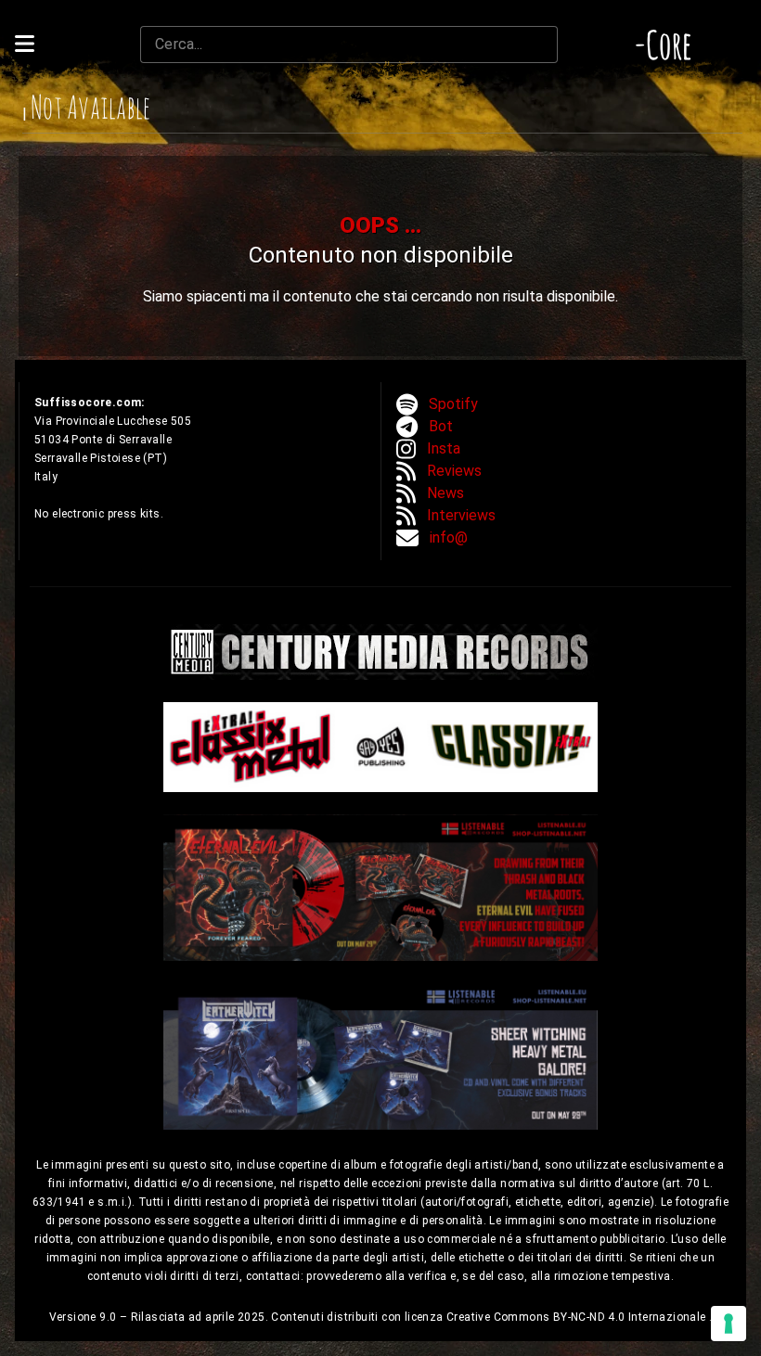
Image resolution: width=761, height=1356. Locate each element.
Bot (441, 426)
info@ (449, 537)
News (445, 493)
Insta (443, 448)
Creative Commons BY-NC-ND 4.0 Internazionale (577, 1317)
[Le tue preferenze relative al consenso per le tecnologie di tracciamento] (728, 1323)
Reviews (454, 471)
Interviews (461, 515)
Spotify (453, 404)
